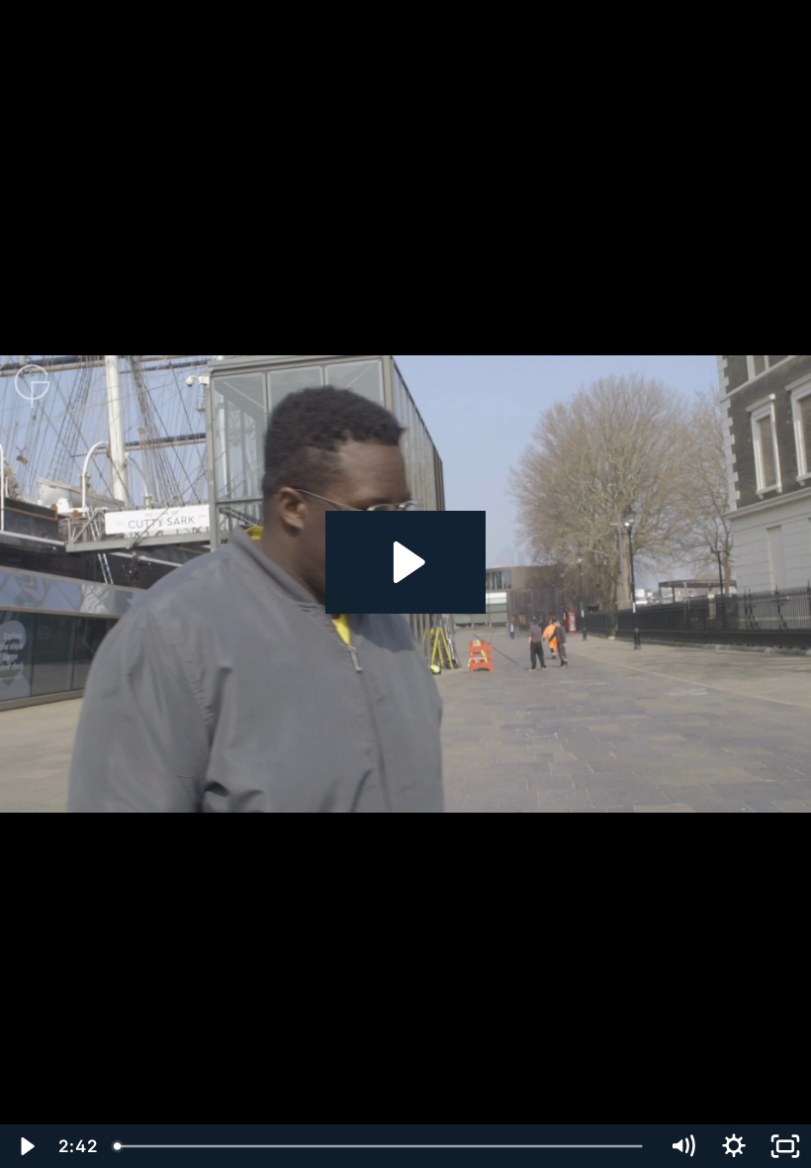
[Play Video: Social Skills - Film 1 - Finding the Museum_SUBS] (406, 562)
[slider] (381, 1146)
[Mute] (682, 1146)
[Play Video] (25, 1146)
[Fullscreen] (785, 1146)
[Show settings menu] (734, 1146)
